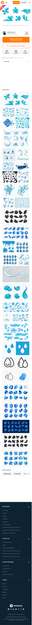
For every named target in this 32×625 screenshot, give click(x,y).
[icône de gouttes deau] (15, 431)
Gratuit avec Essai (16, 39)
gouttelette (17, 585)
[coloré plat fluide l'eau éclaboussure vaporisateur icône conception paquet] (15, 569)
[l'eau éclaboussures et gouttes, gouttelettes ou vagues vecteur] (15, 98)
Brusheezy (5, 621)
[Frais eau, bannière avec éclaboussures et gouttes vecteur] (8, 132)
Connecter (23, 2)
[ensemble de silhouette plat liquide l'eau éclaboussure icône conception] (15, 552)
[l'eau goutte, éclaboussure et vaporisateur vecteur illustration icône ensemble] (9, 175)
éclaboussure (7, 585)
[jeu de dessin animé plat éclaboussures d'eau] (9, 189)
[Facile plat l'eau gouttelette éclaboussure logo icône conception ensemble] (10, 321)
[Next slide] (25, 585)
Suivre (26, 34)
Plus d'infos (6, 61)
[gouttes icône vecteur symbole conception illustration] (9, 445)
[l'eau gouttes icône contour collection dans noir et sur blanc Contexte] (9, 459)
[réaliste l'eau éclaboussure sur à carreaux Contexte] (15, 348)
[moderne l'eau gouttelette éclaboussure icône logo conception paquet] (15, 281)
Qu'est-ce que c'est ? (18, 57)
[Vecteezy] (2, 2)
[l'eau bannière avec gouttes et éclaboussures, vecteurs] (9, 201)
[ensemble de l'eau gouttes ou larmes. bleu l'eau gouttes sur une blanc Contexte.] (15, 415)
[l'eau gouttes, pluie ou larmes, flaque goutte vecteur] (15, 366)
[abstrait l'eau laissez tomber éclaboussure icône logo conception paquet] (9, 309)
